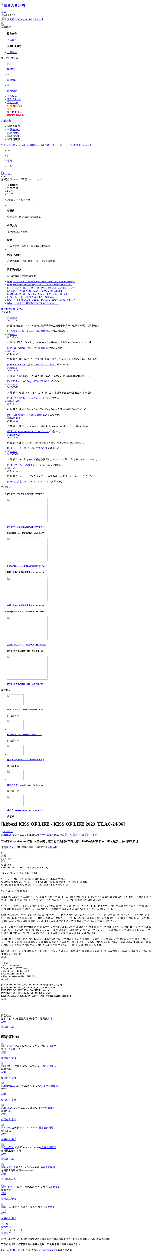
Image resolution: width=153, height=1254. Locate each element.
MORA (18, 19)
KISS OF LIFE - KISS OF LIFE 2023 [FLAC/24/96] (66, 145)
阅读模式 (59, 835)
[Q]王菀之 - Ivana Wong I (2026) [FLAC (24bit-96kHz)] (34, 291)
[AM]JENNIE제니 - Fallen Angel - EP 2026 (28, 398)
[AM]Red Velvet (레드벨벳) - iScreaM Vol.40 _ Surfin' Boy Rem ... (39, 284)
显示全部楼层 (46, 835)
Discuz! (16, 1250)
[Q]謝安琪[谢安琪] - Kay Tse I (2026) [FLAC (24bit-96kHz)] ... (38, 294)
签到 (9, 109)
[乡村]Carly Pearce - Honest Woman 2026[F (28, 414)
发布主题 (6, 1227)
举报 (13, 1027)
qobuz (26, 19)
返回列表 (6, 1233)
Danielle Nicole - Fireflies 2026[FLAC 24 (27, 448)
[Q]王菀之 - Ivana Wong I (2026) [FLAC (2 (28, 381)
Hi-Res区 (22, 145)
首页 (12, 96)
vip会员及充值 (14, 105)
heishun (8, 1207)
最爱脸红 (9, 1046)
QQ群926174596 (15, 115)
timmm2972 (10, 1086)
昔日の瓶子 (10, 1187)
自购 (35, 19)
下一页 (19, 1230)
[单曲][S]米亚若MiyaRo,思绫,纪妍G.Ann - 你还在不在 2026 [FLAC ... (42, 300)
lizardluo (8, 1107)
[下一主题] (91, 835)
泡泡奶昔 (9, 1147)
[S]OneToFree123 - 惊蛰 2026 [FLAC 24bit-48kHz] (32, 297)
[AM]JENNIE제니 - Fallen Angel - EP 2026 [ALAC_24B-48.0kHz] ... (41, 281)
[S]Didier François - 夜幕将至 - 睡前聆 (26, 348)
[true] (2, 17)
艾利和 (10, 19)
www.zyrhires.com (48, 1250)
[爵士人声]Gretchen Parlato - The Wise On (28, 431)
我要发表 (6, 120)
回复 (3, 1021)
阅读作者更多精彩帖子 (13, 309)
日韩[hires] (34, 145)
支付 (49, 1018)
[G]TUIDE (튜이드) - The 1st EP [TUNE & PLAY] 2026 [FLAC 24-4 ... (42, 287)
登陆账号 (12, 40)
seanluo (8, 174)
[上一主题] (79, 835)
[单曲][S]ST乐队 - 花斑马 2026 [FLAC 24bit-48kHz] (33, 303)
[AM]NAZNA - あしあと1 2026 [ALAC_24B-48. (31, 364)
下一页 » (5, 1224)
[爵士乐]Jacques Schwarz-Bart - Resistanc (24, 810)
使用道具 (6, 1027)
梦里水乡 (9, 1066)
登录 (11, 847)
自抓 (40, 19)
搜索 (3, 12)
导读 (12, 102)
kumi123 (8, 1167)
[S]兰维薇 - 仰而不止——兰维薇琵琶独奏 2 (29, 331)
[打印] (68, 835)
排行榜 (14, 112)
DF (30, 19)
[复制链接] (7, 831)
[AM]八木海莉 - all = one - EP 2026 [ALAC (28, 481)
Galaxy (7, 1127)
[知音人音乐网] (13, 5)
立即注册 (12, 52)
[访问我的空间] (2, 172)
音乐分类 (14, 99)
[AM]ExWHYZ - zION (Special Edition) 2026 (29, 465)
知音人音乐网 (8, 145)
